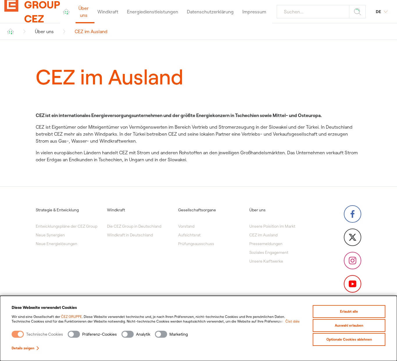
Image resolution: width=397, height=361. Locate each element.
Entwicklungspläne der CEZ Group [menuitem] (66, 226)
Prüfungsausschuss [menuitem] (196, 243)
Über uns (44, 31)
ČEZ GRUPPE (71, 316)
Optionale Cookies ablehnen (349, 339)
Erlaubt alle (349, 311)
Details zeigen (23, 348)
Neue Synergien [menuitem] (50, 235)
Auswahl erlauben (349, 325)
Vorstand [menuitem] (186, 226)
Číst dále (292, 321)
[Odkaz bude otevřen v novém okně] (352, 214)
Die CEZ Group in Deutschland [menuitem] (134, 226)
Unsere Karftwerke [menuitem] (266, 261)
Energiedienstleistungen (152, 12)
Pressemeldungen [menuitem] (265, 243)
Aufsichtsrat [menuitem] (189, 235)
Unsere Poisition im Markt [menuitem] (272, 226)
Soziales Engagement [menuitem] (268, 252)
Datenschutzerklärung (210, 12)
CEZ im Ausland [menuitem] (263, 235)
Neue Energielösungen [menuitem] (56, 243)
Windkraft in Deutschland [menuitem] (130, 235)
